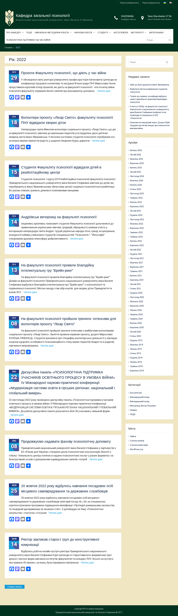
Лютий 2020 (135, 332)
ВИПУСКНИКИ (156, 32)
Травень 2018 (136, 366)
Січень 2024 (135, 189)
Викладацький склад (139, 397)
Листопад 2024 (137, 176)
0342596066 (127, 16)
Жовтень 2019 (136, 345)
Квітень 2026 (136, 150)
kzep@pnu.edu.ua (128, 19)
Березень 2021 (137, 280)
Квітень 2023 (136, 202)
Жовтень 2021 (136, 263)
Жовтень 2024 (136, 180)
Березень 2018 (137, 371)
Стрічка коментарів (139, 445)
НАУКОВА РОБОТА (83, 32)
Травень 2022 (136, 237)
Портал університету (129, 3)
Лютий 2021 (135, 284)
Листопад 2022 (137, 219)
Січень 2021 (135, 288)
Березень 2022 (137, 245)
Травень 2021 (136, 271)
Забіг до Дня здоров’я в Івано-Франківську (149, 85)
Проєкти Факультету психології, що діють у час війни (63, 73)
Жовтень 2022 (136, 224)
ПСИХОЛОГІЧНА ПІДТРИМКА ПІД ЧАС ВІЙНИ (28, 40)
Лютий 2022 (135, 250)
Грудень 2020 (136, 293)
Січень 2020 (135, 336)
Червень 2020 (136, 314)
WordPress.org (136, 449)
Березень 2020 (137, 327)
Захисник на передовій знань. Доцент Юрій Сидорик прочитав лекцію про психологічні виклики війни (150, 125)
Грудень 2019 (136, 340)
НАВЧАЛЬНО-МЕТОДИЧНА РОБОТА (52, 32)
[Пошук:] (159, 40)
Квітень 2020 (136, 323)
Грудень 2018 (136, 358)
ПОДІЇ (29, 32)
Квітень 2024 (136, 185)
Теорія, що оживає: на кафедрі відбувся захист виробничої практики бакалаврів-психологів (148, 99)
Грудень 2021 (136, 254)
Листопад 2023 (137, 193)
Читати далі (103, 90)
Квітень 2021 (136, 275)
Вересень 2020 (137, 306)
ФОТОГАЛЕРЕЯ (121, 32)
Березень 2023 (137, 206)
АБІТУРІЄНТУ (137, 32)
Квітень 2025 (136, 168)
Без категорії (136, 393)
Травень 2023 (136, 198)
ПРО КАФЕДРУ (13, 32)
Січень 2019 (135, 353)
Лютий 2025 (135, 172)
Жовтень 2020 (136, 301)
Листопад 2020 (137, 297)
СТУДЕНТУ (103, 32)
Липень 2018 (136, 362)
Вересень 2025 (137, 163)
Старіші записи (15, 586)
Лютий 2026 (135, 155)
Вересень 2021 (137, 267)
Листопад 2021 (137, 258)
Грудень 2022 (136, 215)
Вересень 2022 (137, 228)
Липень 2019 (136, 349)
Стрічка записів (137, 441)
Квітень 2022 (136, 241)
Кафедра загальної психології (43, 15)
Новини (133, 410)
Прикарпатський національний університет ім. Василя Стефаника (85, 612)
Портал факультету (151, 3)
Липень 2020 (136, 310)
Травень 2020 (136, 319)
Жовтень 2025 (136, 159)
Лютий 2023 (135, 211)
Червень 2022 (136, 232)
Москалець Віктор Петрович (143, 406)
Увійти (133, 436)
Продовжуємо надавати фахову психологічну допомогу (66, 441)
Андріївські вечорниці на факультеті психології (59, 217)
